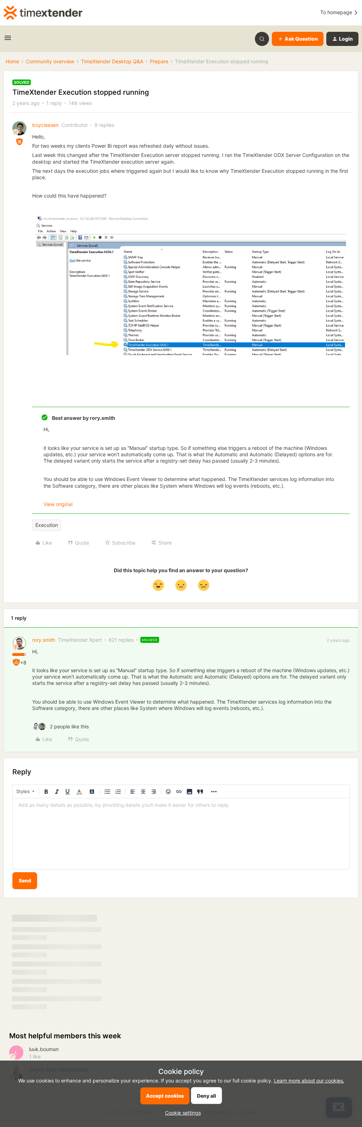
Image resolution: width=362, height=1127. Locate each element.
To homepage (337, 12)
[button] (8, 40)
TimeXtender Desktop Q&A (112, 61)
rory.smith (43, 640)
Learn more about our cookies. (309, 1081)
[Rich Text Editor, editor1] (181, 833)
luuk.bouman (44, 1049)
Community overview (50, 61)
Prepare (159, 61)
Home (12, 61)
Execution (46, 525)
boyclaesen (45, 125)
